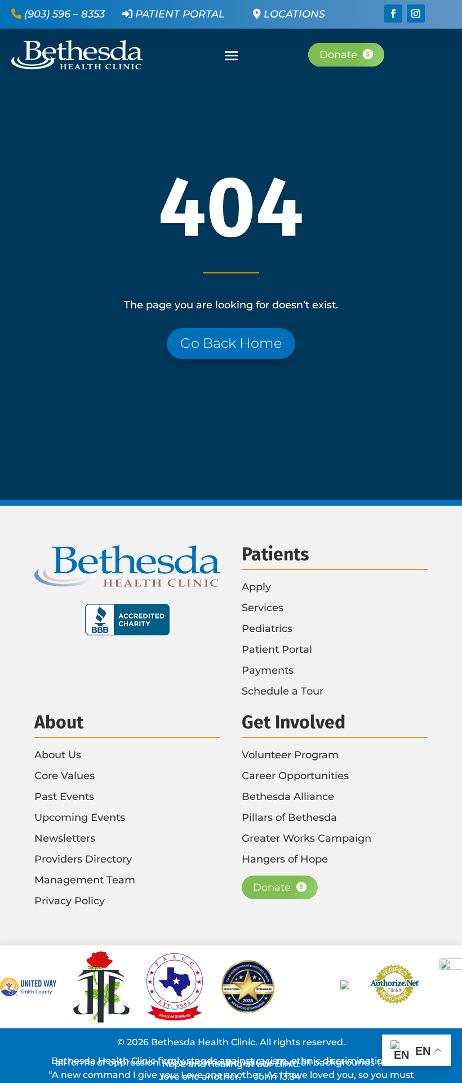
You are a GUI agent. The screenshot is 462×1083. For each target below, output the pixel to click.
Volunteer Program (290, 755)
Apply (256, 587)
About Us (57, 755)
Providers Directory (83, 859)
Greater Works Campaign (306, 838)
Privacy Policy (69, 901)
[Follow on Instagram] (416, 14)
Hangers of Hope (285, 859)
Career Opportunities (295, 776)
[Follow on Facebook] (393, 14)
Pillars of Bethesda (289, 817)
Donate (338, 54)
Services (262, 608)
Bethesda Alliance (288, 796)
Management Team (84, 880)
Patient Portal (178, 14)
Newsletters (64, 838)
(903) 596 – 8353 (64, 14)
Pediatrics (267, 628)
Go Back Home (231, 343)
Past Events (64, 796)
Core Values (64, 776)
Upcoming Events (79, 817)
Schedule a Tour (282, 691)
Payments (268, 670)
